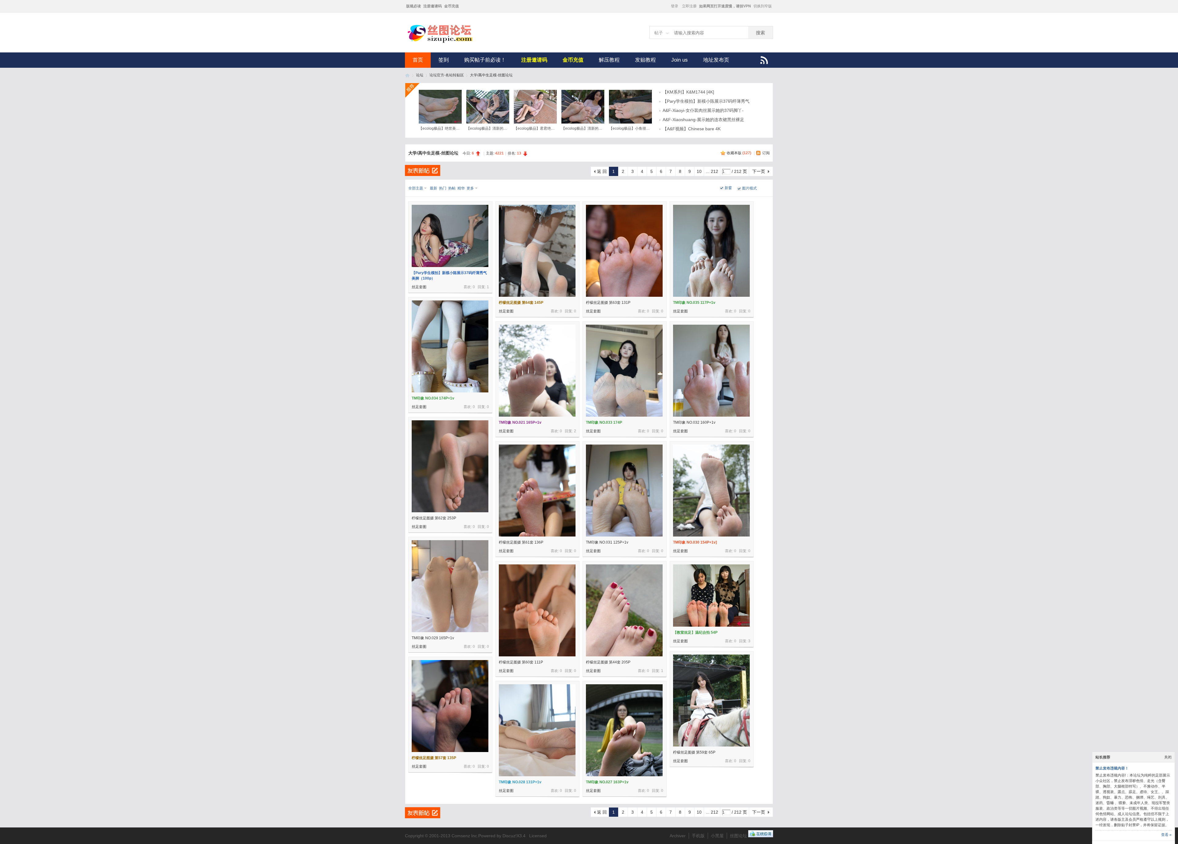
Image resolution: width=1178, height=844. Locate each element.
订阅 (766, 153)
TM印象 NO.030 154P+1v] (695, 542)
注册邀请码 (432, 6)
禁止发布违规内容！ (1112, 768)
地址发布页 (716, 60)
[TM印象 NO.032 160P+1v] (711, 371)
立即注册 (689, 6)
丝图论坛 (407, 75)
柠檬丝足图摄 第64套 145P (521, 302)
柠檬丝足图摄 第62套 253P (434, 518)
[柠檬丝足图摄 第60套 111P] (537, 610)
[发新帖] (422, 170)
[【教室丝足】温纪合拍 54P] (711, 595)
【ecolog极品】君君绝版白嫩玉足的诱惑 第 (549, 128)
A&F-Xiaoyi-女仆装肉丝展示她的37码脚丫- (703, 110)
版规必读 (413, 6)
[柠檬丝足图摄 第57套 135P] (450, 706)
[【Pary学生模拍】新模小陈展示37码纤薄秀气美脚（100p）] (450, 236)
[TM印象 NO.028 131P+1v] (537, 730)
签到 (443, 60)
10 (699, 171)
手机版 (698, 835)
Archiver (678, 835)
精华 (461, 188)
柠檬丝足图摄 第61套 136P (521, 542)
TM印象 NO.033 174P (604, 422)
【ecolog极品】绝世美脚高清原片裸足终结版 (456, 128)
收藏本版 (739, 153)
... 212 (712, 171)
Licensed (538, 835)
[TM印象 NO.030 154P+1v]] (711, 491)
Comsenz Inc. (465, 835)
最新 (433, 188)
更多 (470, 188)
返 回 (602, 171)
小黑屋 (717, 835)
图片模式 (749, 188)
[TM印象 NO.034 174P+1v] (450, 346)
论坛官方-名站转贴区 (446, 75)
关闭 (1168, 757)
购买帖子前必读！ (485, 60)
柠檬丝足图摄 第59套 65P (694, 752)
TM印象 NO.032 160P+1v (694, 422)
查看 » (1166, 835)
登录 (674, 6)
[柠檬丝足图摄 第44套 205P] (624, 610)
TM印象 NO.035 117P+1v (694, 302)
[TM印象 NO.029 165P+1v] (450, 586)
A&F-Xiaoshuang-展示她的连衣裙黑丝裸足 (703, 119)
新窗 (728, 188)
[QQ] (760, 835)
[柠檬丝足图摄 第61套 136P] (537, 491)
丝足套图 (419, 287)
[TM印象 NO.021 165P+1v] (537, 371)
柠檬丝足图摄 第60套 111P (521, 662)
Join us (679, 60)
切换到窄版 (762, 6)
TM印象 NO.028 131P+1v (520, 782)
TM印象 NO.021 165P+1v (520, 422)
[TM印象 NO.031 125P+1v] (624, 491)
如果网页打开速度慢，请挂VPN (725, 6)
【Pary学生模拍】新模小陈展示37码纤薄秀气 (706, 101)
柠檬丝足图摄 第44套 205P (608, 662)
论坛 (419, 75)
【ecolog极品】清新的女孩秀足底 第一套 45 (502, 128)
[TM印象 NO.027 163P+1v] (624, 730)
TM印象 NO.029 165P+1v (433, 638)
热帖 (452, 188)
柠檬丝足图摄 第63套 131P (608, 302)
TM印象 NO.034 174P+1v (433, 398)
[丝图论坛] (446, 42)
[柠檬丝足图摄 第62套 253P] (450, 466)
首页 (418, 60)
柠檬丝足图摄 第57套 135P (434, 758)
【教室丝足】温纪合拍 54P (695, 632)
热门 (442, 188)
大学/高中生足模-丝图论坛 (491, 75)
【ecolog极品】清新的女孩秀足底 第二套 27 (597, 128)
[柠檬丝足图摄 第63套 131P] (624, 251)
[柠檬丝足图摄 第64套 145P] (537, 251)
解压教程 (609, 60)
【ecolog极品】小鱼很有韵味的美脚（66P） (645, 128)
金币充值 (451, 6)
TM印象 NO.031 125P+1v (607, 542)
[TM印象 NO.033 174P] (624, 371)
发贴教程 (645, 60)
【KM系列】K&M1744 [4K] (688, 92)
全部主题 (415, 188)
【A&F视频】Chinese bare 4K (692, 128)
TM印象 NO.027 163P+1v (607, 782)
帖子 (658, 32)
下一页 (758, 171)
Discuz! (509, 835)
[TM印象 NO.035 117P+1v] (711, 251)
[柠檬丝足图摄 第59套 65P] (711, 701)
